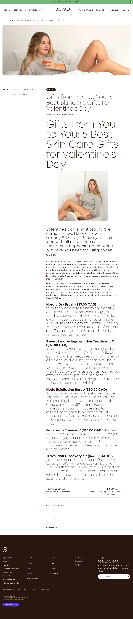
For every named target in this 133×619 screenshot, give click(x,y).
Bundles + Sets (36, 10)
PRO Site (100, 10)
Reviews (29, 563)
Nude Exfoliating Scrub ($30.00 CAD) (76, 389)
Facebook (26, 90)
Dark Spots (6, 561)
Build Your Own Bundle (10, 583)
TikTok (77, 565)
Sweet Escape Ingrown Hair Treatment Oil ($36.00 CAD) (81, 343)
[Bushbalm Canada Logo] (64, 9)
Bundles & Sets (7, 572)
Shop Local (30, 573)
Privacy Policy (21, 589)
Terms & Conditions (8, 589)
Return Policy (33, 589)
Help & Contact (32, 578)
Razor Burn (6, 565)
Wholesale (54, 573)
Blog (28, 568)
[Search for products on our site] (124, 10)
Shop (5, 10)
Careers (53, 568)
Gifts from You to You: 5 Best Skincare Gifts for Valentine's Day (37, 20)
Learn (53, 558)
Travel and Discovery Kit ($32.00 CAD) (77, 456)
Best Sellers (20, 10)
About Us (30, 558)
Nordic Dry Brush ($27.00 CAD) (71, 304)
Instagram (78, 561)
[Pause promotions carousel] (131, 2)
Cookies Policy (45, 589)
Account (115, 10)
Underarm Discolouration (11, 568)
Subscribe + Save (8, 579)
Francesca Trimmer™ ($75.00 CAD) (74, 430)
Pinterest (14, 94)
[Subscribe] (128, 576)
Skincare (6, 20)
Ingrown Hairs (7, 558)
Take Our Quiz (86, 10)
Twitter (13, 90)
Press (52, 563)
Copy (24, 94)
